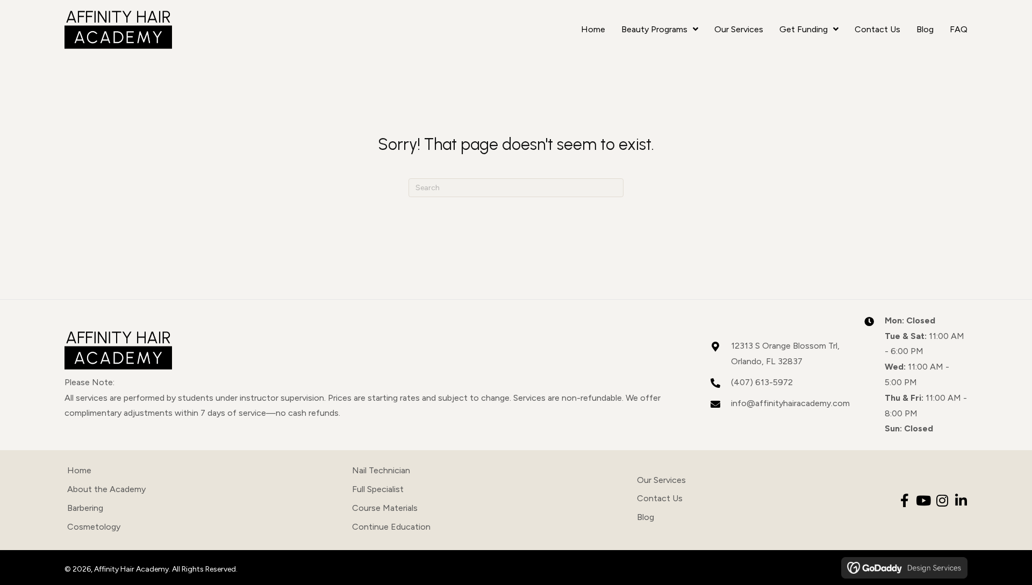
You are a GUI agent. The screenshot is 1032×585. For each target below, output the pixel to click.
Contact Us (660, 498)
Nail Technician (381, 470)
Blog (645, 517)
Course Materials (385, 508)
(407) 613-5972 (762, 382)
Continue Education (391, 527)
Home (79, 470)
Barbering (85, 508)
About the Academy (106, 489)
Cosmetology (93, 527)
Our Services (661, 480)
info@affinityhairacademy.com (790, 403)
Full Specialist (378, 489)
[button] (904, 500)
